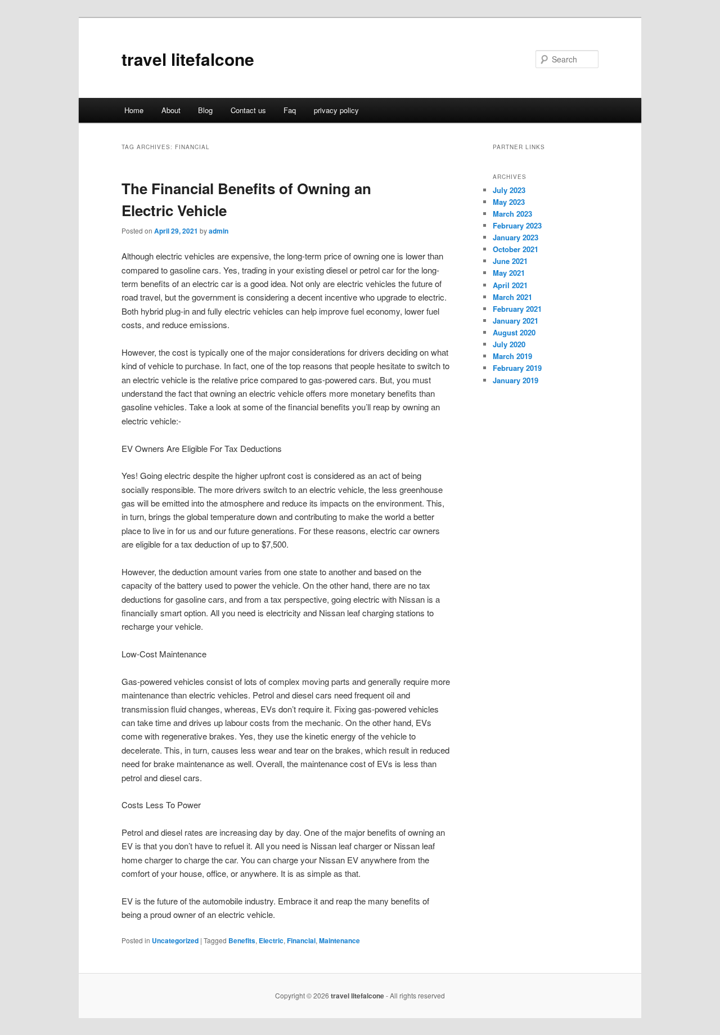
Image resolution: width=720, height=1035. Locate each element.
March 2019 (512, 356)
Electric (271, 940)
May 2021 (509, 272)
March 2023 (512, 213)
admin (218, 231)
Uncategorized (175, 940)
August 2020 (514, 332)
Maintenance (339, 940)
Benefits (241, 940)
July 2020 (509, 344)
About (171, 110)
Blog (205, 110)
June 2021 (510, 261)
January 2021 (515, 320)
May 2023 (509, 201)
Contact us (248, 110)
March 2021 (512, 297)
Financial (301, 940)
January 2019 (515, 380)
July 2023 (509, 190)
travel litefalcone (188, 59)
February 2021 (517, 308)
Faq (290, 110)
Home (133, 110)
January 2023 (515, 237)
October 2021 (515, 249)
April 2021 (510, 285)
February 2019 (517, 367)
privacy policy (336, 110)
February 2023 (517, 225)
